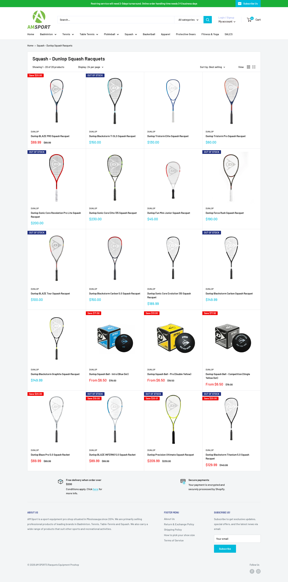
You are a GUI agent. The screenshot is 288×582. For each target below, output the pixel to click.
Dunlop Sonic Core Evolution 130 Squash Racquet (169, 295)
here (95, 489)
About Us (169, 518)
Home (30, 34)
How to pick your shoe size (179, 535)
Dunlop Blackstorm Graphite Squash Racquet (55, 374)
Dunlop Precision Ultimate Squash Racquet (170, 454)
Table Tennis (87, 34)
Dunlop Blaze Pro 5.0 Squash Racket (50, 454)
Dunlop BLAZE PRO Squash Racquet (50, 136)
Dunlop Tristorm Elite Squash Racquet (168, 136)
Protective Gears (186, 34)
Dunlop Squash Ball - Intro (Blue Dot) (108, 374)
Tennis (66, 34)
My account (225, 21)
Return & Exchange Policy (179, 524)
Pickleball (109, 34)
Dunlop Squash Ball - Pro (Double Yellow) (169, 374)
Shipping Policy (173, 529)
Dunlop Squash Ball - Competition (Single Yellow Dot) (228, 376)
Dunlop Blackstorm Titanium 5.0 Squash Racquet (227, 456)
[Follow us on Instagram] (258, 571)
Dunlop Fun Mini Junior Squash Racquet (168, 212)
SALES (228, 34)
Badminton (46, 34)
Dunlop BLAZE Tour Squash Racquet (50, 293)
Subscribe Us (250, 3)
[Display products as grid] (248, 66)
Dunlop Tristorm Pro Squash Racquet (226, 136)
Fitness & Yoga (210, 34)
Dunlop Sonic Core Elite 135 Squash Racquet (113, 212)
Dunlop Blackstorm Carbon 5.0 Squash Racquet (114, 293)
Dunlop (35, 131)
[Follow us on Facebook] (252, 571)
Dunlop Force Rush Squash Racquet (225, 212)
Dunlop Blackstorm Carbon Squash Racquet (229, 293)
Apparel (165, 34)
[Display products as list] (254, 66)
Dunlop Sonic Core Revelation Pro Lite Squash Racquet (56, 214)
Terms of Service (174, 540)
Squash (129, 34)
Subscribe (225, 548)
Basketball (149, 34)
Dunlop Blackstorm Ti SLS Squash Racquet (112, 136)
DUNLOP (93, 369)
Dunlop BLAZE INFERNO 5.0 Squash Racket (112, 454)
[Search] (208, 19)
